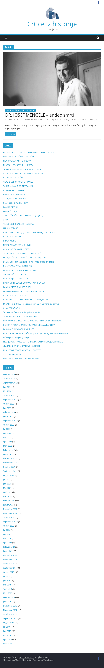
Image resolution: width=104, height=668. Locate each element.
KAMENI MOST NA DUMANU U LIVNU (20, 270)
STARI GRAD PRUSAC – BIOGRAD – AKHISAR (23, 173)
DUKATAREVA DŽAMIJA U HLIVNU (18, 266)
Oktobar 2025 (9, 378)
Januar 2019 (8, 601)
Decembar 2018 (10, 605)
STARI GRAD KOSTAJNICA (14, 295)
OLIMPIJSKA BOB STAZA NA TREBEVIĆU (21, 316)
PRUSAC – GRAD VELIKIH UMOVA (18, 165)
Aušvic (46, 119)
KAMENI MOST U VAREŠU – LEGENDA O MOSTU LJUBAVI (28, 152)
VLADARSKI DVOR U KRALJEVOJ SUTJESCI (21, 346)
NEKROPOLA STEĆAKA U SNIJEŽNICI (19, 156)
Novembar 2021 (10, 462)
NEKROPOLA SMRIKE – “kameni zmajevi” (21, 358)
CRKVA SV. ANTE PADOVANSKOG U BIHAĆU (22, 253)
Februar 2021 (9, 500)
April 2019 (7, 589)
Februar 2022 (9, 450)
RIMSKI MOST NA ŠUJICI (14, 194)
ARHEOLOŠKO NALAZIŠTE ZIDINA (18, 224)
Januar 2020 (8, 551)
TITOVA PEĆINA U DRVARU (15, 274)
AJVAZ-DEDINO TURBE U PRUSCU (18, 182)
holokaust (85, 119)
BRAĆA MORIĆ (9, 240)
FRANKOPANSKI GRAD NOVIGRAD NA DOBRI (23, 291)
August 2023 (8, 403)
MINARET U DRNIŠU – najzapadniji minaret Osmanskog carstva (31, 304)
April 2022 (7, 441)
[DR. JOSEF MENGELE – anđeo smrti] (52, 53)
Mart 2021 (7, 496)
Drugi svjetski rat (12, 110)
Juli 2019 (6, 576)
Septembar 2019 (10, 568)
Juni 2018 (7, 631)
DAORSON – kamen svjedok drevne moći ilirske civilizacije (28, 261)
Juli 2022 (6, 429)
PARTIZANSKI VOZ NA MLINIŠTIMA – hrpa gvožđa (25, 299)
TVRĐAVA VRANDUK (12, 354)
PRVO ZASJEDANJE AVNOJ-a (15, 278)
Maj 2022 (7, 437)
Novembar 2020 (10, 513)
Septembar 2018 (10, 618)
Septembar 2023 (10, 399)
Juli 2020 (6, 530)
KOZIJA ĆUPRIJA (10, 211)
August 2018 (8, 622)
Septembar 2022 (10, 420)
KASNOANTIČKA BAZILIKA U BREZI (19, 329)
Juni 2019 (7, 580)
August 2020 (8, 526)
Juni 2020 (7, 534)
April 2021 (7, 492)
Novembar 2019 (10, 559)
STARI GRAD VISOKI (12, 236)
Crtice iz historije (52, 24)
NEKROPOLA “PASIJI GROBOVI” (17, 161)
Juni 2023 (7, 408)
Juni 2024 (7, 387)
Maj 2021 (7, 488)
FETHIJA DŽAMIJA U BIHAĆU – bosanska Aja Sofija (25, 257)
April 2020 (7, 542)
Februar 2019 (9, 597)
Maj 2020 (7, 538)
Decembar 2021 (10, 458)
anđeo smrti (38, 119)
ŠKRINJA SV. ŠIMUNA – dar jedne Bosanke (21, 312)
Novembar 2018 (10, 610)
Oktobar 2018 (9, 614)
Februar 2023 (9, 412)
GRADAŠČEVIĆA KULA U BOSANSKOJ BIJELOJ (23, 215)
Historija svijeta (28, 110)
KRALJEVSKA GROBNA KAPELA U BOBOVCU (22, 350)
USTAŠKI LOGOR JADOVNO (15, 198)
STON (5, 219)
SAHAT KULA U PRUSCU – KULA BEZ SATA (22, 169)
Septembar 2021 (10, 471)
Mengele (93, 119)
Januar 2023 (8, 416)
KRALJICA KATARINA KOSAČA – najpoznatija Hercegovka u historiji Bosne (35, 333)
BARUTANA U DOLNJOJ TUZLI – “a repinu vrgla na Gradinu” (29, 232)
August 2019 (8, 572)
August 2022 (8, 425)
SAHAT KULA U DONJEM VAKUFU (18, 186)
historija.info (76, 119)
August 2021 (8, 475)
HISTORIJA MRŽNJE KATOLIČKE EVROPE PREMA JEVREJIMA (29, 325)
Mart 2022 (7, 446)
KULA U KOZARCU (11, 228)
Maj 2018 (7, 635)
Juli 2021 (6, 479)
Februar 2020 (9, 547)
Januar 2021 (8, 504)
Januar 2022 (8, 454)
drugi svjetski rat (56, 119)
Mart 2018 (7, 643)
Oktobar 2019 (9, 563)
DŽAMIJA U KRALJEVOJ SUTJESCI (17, 337)
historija (67, 119)
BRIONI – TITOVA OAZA (13, 190)
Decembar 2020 (10, 509)
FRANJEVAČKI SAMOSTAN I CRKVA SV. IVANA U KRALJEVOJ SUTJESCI (33, 341)
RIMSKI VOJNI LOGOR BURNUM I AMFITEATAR (24, 283)
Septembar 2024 (10, 382)
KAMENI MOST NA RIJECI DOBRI (17, 287)
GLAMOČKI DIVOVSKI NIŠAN (15, 203)
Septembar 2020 (10, 521)
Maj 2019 (7, 584)
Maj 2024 (7, 391)
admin (27, 119)
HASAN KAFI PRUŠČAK (13, 177)
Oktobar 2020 (9, 517)
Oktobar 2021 (9, 467)
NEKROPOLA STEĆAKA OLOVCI (17, 245)
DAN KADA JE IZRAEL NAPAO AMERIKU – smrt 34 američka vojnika (32, 320)
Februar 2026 (9, 374)
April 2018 (7, 639)
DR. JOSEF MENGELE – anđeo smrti (39, 115)
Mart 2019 (7, 593)
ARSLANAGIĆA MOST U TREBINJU (18, 249)
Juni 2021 (7, 483)
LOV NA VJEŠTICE (10, 207)
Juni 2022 (7, 433)
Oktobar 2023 (9, 395)
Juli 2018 (6, 627)
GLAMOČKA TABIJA (11, 308)
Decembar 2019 (10, 555)
